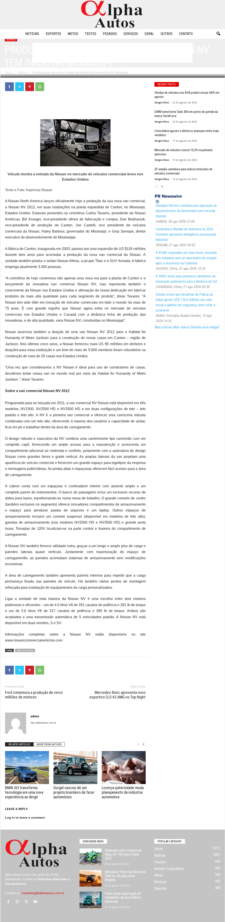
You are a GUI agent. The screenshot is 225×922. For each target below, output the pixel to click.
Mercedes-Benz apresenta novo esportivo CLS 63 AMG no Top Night (117, 694)
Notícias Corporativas (169, 869)
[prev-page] (138, 744)
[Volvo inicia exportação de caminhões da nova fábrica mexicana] (91, 900)
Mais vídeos (181, 327)
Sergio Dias (161, 102)
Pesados (110, 34)
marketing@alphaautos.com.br (43, 893)
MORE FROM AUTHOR (49, 744)
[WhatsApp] (39, 86)
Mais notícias (163, 327)
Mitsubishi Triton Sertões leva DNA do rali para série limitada (125, 876)
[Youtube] (36, 902)
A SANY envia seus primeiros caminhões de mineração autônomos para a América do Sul (186, 279)
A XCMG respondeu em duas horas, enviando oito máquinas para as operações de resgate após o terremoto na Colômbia (186, 258)
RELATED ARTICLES (19, 744)
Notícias (32, 34)
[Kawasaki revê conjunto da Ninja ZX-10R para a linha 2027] (91, 857)
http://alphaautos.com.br (43, 722)
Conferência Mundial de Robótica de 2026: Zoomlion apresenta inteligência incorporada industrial (186, 234)
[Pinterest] (29, 86)
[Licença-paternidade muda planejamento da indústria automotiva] (124, 767)
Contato (186, 34)
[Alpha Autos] (112, 14)
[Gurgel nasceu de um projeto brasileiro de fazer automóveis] (75, 767)
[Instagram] (18, 902)
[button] (218, 34)
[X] (19, 86)
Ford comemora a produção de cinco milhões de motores (34, 694)
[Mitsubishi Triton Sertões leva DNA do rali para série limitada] (91, 878)
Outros (166, 34)
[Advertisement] (75, 107)
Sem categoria (25, 650)
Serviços (130, 34)
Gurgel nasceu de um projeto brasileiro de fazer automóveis (73, 792)
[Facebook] (9, 86)
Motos (73, 34)
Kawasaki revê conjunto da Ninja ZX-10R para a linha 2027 (123, 854)
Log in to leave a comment (25, 817)
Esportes (53, 34)
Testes (90, 34)
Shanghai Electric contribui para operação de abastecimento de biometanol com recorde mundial (186, 210)
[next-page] (143, 744)
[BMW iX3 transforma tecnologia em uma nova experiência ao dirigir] (27, 767)
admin (12, 72)
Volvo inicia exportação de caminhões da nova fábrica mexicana (123, 897)
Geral (149, 34)
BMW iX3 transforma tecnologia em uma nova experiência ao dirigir (24, 792)
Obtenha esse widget (204, 327)
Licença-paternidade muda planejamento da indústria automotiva (123, 792)
